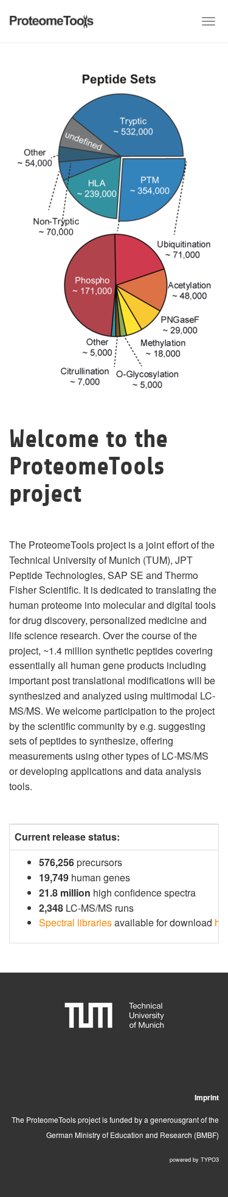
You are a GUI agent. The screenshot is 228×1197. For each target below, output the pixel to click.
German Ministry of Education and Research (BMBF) (132, 1134)
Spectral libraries (75, 922)
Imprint (207, 1097)
